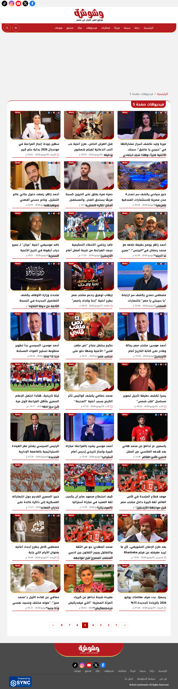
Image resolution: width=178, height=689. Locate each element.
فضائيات (105, 28)
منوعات (58, 28)
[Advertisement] (89, 62)
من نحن (163, 678)
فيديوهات (91, 28)
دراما (137, 28)
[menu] (15, 28)
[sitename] (89, 649)
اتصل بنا (129, 678)
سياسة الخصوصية (146, 678)
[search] (7, 28)
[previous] (124, 625)
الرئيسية (148, 28)
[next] (53, 625)
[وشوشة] (89, 15)
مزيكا (117, 28)
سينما (127, 28)
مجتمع (70, 28)
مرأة (80, 28)
